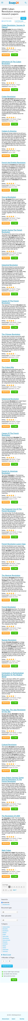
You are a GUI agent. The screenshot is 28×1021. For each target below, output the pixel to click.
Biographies (5, 928)
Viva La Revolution (9, 197)
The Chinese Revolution (11, 334)
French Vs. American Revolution (10, 472)
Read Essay (6, 54)
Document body (6, 904)
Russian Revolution (9, 640)
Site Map (22, 1019)
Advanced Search (7, 966)
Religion (4, 945)
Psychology (5, 943)
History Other (5, 936)
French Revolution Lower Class (14, 544)
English (4, 934)
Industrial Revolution (10, 265)
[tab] (14, 955)
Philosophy (5, 942)
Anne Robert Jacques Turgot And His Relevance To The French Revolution (13, 779)
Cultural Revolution (9, 745)
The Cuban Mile (8, 367)
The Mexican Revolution (11, 575)
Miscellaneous (6, 938)
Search (13, 1019)
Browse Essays (5, 1019)
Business (4, 932)
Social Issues (5, 949)
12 (11, 890)
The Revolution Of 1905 (11, 816)
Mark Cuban (6, 850)
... (8, 890)
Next (14, 890)
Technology (5, 951)
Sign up (14, 979)
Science (4, 947)
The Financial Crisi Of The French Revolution (12, 510)
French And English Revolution (13, 163)
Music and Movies (6, 940)
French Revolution (9, 607)
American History (6, 927)
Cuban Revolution (9, 97)
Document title (6, 902)
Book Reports (5, 930)
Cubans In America (9, 131)
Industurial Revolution (10, 399)
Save (15, 54)
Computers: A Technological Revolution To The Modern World (13, 675)
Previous (5, 886)
